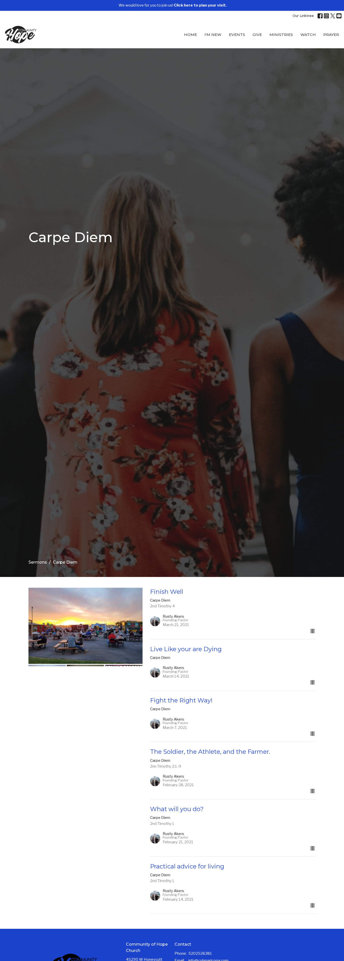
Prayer (331, 34)
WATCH (308, 34)
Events (237, 34)
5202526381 (200, 953)
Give (257, 34)
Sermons (37, 562)
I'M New (212, 34)
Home (190, 34)
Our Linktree (303, 16)
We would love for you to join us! (173, 5)
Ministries (281, 34)
